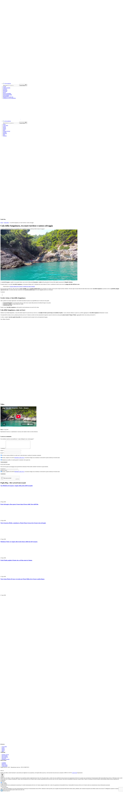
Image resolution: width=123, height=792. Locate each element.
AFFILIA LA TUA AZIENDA (9, 98)
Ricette (4, 127)
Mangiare (5, 133)
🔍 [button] (7, 83)
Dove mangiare (5, 756)
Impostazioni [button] (79, 772)
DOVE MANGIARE (7, 94)
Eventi (4, 126)
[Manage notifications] (2, 790)
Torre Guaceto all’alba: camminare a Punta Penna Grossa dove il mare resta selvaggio (23, 523)
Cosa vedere (5, 125)
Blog (4, 130)
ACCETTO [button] (69, 772)
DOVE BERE (6, 95)
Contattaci (4, 762)
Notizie (4, 128)
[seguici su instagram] (17, 661)
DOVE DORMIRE (7, 93)
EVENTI (5, 89)
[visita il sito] (17, 628)
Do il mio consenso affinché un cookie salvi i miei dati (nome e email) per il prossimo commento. (21, 455)
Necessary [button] (3, 781)
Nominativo (3, 468)
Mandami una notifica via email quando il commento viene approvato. (16, 459)
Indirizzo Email (4, 470)
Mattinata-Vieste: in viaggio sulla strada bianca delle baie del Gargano (19, 541)
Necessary (4, 782)
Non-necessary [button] (4, 786)
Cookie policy (4, 766)
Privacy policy (5, 764)
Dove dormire (4, 755)
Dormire (4, 132)
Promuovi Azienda (5, 759)
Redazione (4, 763)
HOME (4, 86)
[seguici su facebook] (17, 695)
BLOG (4, 92)
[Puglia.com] (23, 118)
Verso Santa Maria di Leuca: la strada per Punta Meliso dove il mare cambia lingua (22, 579)
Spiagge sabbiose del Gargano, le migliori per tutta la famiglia (22, 286)
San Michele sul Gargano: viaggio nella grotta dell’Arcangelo (17, 485)
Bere (4, 134)
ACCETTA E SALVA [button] (5, 790)
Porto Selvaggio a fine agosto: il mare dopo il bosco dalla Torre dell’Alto (19, 504)
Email (2, 452)
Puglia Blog (6, 222)
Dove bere (4, 758)
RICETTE (5, 90)
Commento (3, 448)
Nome (2, 450)
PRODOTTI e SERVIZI (8, 97)
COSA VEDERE (6, 87)
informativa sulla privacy (19, 457)
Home (4, 124)
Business (5, 135)
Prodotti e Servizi (6, 131)
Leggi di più (74, 772)
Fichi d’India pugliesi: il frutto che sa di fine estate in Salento (16, 560)
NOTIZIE (5, 91)
